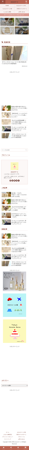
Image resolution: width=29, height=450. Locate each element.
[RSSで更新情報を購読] (19, 181)
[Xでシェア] (3, 316)
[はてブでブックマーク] (17, 316)
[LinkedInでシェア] (13, 320)
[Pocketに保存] (20, 316)
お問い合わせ (21, 439)
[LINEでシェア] (23, 316)
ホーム (7, 432)
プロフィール (21, 436)
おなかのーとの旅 (21, 432)
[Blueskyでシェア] (9, 316)
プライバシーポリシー (7, 436)
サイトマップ (7, 439)
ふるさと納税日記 (7, 434)
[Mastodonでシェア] (6, 316)
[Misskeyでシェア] (11, 316)
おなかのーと (14, 172)
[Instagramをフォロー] (10, 181)
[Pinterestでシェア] (26, 316)
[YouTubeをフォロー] (12, 181)
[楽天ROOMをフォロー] (14, 181)
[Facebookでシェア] (14, 316)
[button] (26, 150)
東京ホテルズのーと (21, 434)
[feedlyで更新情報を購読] (16, 181)
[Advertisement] (14, 88)
